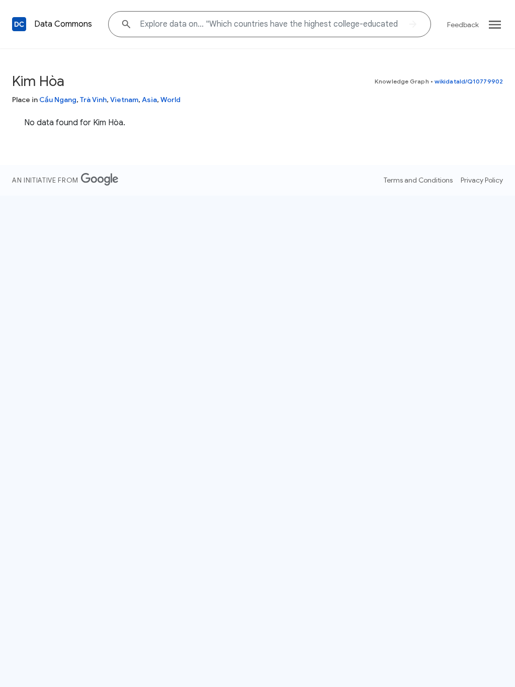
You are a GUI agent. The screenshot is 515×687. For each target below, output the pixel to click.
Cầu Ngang (57, 99)
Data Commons (63, 24)
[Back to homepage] (19, 24)
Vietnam (124, 99)
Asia (149, 99)
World (170, 99)
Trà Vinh (93, 99)
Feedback (463, 24)
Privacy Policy (482, 180)
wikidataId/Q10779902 (469, 81)
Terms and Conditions (418, 180)
